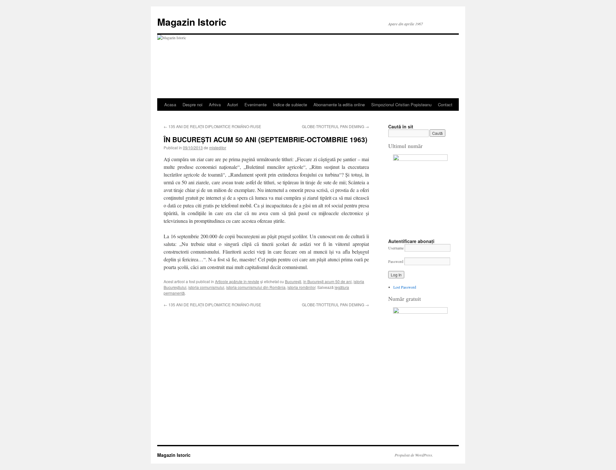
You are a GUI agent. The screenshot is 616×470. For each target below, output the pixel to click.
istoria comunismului (206, 287)
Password (395, 261)
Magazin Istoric (192, 22)
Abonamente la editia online (339, 104)
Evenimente (255, 104)
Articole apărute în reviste (237, 281)
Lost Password (404, 287)
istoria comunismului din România (256, 287)
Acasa (170, 104)
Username (396, 247)
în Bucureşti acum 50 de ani (327, 281)
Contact (445, 104)
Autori (232, 104)
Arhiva (215, 104)
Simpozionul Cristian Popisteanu (401, 104)
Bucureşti (293, 281)
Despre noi (192, 104)
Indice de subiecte (290, 104)
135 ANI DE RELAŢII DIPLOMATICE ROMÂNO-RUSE (212, 126)
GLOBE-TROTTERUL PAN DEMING (335, 126)
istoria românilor (301, 287)
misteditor (217, 147)
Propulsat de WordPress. (414, 454)
